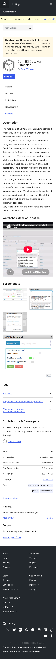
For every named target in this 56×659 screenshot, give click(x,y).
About (5, 553)
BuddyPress (10, 611)
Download (9, 77)
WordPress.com (11, 598)
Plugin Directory (9, 12)
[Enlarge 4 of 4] (50, 338)
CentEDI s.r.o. (27, 69)
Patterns (33, 567)
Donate (34, 584)
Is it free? (7, 393)
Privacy (6, 567)
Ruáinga (12, 623)
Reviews (9, 93)
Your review (8, 518)
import (49, 485)
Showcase (34, 553)
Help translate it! (48, 19)
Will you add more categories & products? (23, 401)
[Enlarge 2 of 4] (50, 291)
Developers (8, 584)
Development (11, 107)
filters (43, 485)
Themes (33, 558)
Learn (5, 575)
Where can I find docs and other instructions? (14, 410)
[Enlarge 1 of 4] (23, 291)
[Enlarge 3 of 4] (23, 315)
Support (9, 113)
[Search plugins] (30, 27)
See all (50, 518)
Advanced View (10, 498)
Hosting (6, 562)
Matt (6, 602)
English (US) (48, 479)
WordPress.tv (10, 589)
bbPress (8, 607)
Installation (10, 100)
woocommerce (46, 491)
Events (32, 580)
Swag (33, 589)
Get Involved (35, 575)
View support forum (12, 537)
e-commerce (33, 485)
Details (8, 86)
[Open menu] (52, 4)
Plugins (32, 562)
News (5, 558)
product (35, 491)
